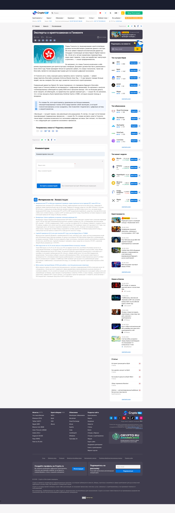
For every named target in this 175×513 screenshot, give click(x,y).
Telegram (105, 13)
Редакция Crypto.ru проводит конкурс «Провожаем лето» (129, 35)
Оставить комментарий (48, 186)
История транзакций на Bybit (121, 363)
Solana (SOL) (36, 433)
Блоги (89, 430)
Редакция (61, 458)
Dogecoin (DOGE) (37, 436)
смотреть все (126, 99)
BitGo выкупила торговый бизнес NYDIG (130, 265)
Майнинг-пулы (102, 18)
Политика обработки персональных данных (110, 458)
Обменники (59, 18)
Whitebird (72, 436)
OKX (118, 62)
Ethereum (119, 166)
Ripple (119, 199)
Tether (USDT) (36, 421)
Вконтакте (141, 26)
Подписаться (128, 471)
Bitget (119, 91)
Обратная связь (52, 458)
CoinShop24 (73, 433)
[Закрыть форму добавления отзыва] (102, 161)
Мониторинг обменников (77, 415)
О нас (43, 458)
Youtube (100, 13)
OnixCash (120, 132)
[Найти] (52, 13)
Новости (81, 18)
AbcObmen (120, 117)
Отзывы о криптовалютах (96, 436)
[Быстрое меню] (123, 13)
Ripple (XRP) (36, 424)
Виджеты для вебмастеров (74, 458)
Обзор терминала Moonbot (120, 383)
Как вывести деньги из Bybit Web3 (122, 377)
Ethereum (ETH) (37, 418)
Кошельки (71, 18)
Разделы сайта (93, 412)
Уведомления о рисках (90, 458)
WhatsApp (128, 26)
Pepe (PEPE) (36, 438)
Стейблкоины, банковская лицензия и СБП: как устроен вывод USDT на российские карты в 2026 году (131, 300)
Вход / (130, 13)
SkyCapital (120, 125)
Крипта (71, 427)
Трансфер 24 (73, 438)
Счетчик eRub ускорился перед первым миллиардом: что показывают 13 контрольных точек (131, 341)
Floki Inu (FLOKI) (37, 441)
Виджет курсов (92, 450)
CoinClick (120, 140)
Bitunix (53, 424)
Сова (70, 430)
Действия (134, 159)
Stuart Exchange (122, 110)
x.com (110, 13)
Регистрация (136, 13)
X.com (134, 26)
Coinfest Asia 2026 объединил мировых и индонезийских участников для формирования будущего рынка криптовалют (131, 254)
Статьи (91, 18)
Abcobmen (72, 418)
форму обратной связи (133, 427)
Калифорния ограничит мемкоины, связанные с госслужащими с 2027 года (130, 231)
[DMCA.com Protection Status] (87, 498)
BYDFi (119, 84)
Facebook (138, 26)
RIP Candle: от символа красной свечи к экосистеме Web (131, 287)
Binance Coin (119, 182)
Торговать (133, 63)
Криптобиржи (56, 412)
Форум (90, 438)
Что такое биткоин (38, 415)
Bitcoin (119, 158)
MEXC (119, 77)
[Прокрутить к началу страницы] (171, 501)
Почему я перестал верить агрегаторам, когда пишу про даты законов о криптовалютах (131, 315)
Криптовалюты (37, 18)
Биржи (49, 18)
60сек (71, 424)
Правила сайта (129, 458)
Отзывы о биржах (93, 433)
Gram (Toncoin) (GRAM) (39, 430)
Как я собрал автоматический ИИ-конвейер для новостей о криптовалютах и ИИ (131, 328)
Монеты (35, 412)
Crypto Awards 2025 (134, 18)
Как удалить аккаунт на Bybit (121, 370)
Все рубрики (116, 18)
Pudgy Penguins (120, 191)
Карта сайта (91, 441)
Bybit (118, 69)
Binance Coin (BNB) (38, 427)
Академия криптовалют (95, 444)
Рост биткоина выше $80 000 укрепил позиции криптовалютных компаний (131, 241)
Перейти (134, 111)
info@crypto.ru (139, 428)
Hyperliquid (121, 174)
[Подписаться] (137, 49)
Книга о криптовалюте (94, 447)
